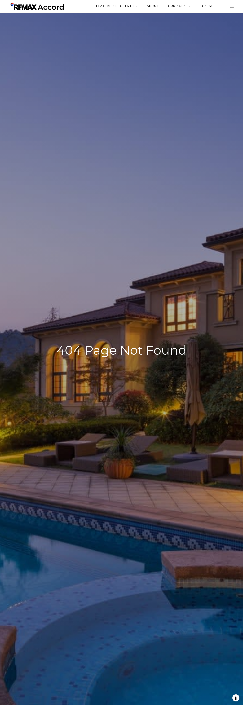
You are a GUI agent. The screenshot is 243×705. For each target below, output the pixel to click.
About (153, 6)
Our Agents (179, 6)
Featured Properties (116, 6)
